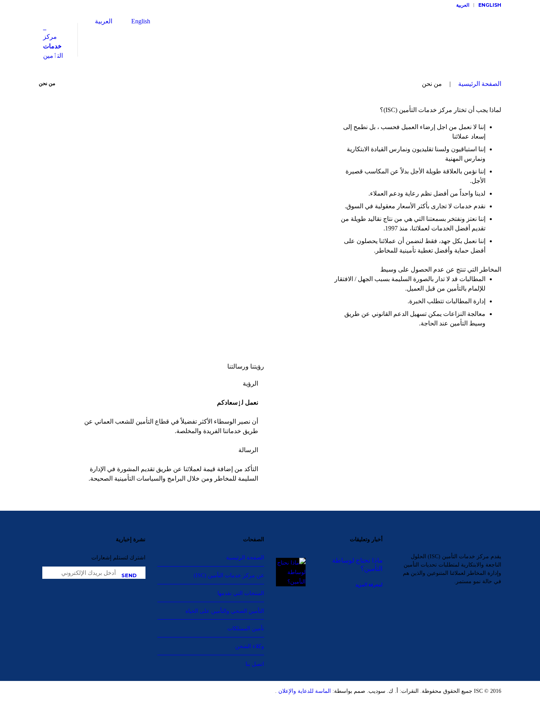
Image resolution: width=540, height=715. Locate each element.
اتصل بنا (254, 664)
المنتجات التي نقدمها (240, 593)
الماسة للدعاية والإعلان (304, 691)
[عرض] (129, 575)
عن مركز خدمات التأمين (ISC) (229, 575)
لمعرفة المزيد (369, 585)
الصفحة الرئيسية (479, 83)
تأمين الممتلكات (245, 628)
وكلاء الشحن (249, 646)
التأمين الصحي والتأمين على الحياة (224, 611)
